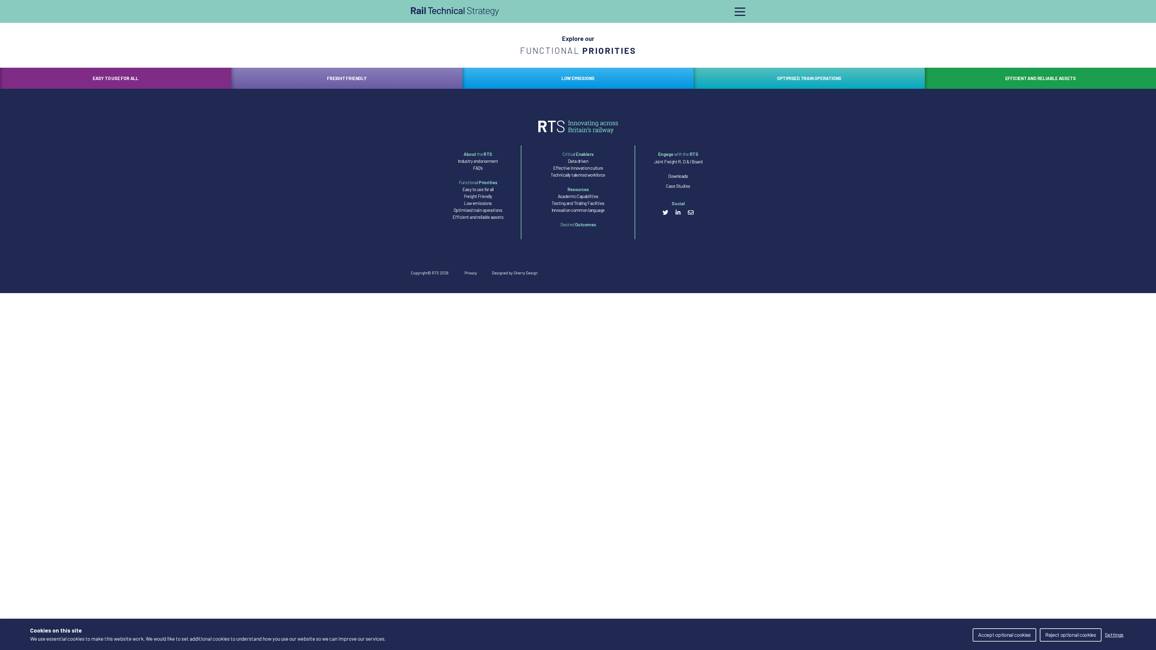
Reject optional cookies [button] (1070, 634)
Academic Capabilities (578, 196)
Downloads (678, 176)
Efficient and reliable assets (477, 217)
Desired (578, 224)
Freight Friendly (478, 196)
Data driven (578, 161)
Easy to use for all (478, 189)
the (478, 154)
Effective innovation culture (578, 168)
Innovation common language (578, 210)
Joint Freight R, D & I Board (678, 161)
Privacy (471, 273)
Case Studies (678, 186)
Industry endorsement (478, 161)
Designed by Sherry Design (515, 273)
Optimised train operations (478, 210)
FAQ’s (478, 168)
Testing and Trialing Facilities (578, 203)
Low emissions (478, 203)
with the (678, 154)
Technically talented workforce (578, 175)
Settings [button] (1114, 634)
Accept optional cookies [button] (1004, 634)
